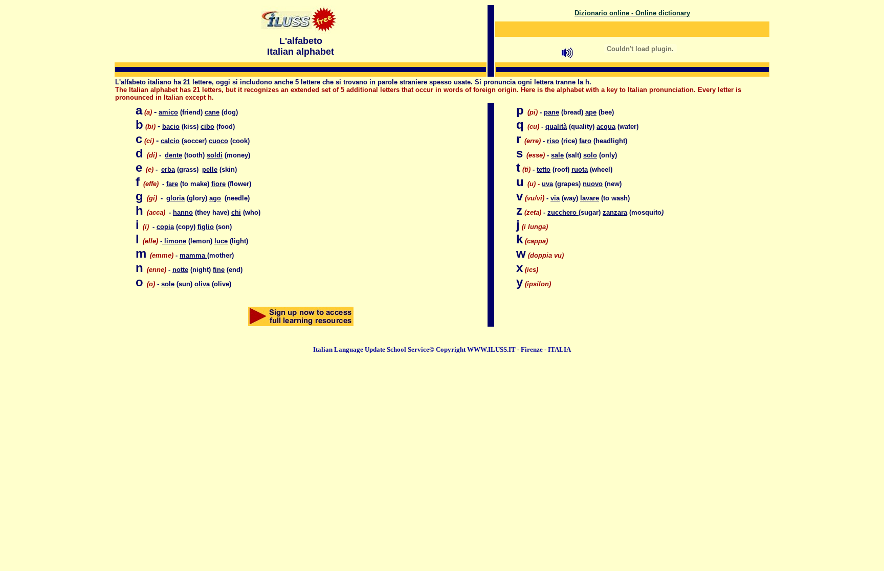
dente (173, 155)
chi (236, 212)
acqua (605, 126)
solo (590, 155)
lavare (589, 198)
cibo (207, 126)
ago (215, 198)
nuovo (593, 184)
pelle (209, 169)
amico (168, 112)
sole (167, 284)
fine (219, 269)
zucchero (563, 212)
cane (212, 112)
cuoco (218, 141)
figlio (205, 227)
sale (557, 155)
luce (221, 241)
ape (590, 112)
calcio (170, 141)
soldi (215, 155)
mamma (193, 255)
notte (180, 269)
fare (172, 184)
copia (165, 227)
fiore (218, 184)
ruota (579, 169)
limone (174, 241)
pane (551, 112)
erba (168, 169)
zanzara (615, 212)
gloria (175, 198)
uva (547, 184)
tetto (543, 169)
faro (585, 141)
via (555, 198)
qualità (556, 126)
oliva (202, 284)
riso (553, 141)
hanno (183, 212)
